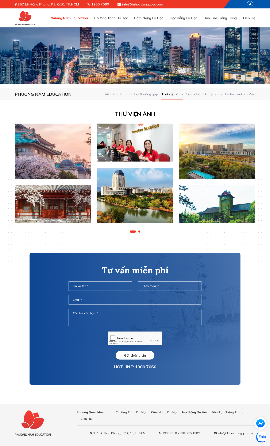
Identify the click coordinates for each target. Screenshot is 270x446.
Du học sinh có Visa (240, 94)
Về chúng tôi (114, 94)
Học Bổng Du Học (183, 18)
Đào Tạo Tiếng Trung (220, 18)
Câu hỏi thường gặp (142, 94)
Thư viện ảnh (172, 94)
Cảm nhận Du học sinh (204, 94)
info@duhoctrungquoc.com (142, 4)
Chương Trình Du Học (111, 18)
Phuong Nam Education (69, 18)
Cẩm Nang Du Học (148, 18)
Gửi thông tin (135, 355)
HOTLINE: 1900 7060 (135, 366)
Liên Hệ (249, 18)
